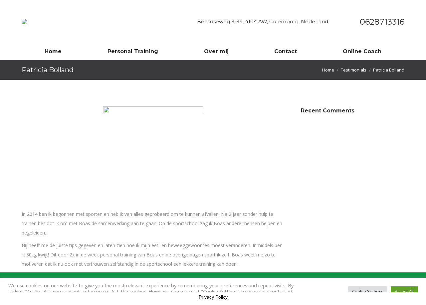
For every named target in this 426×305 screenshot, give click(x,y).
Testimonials (353, 70)
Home (328, 70)
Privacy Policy (213, 297)
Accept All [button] (404, 291)
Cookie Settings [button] (367, 291)
